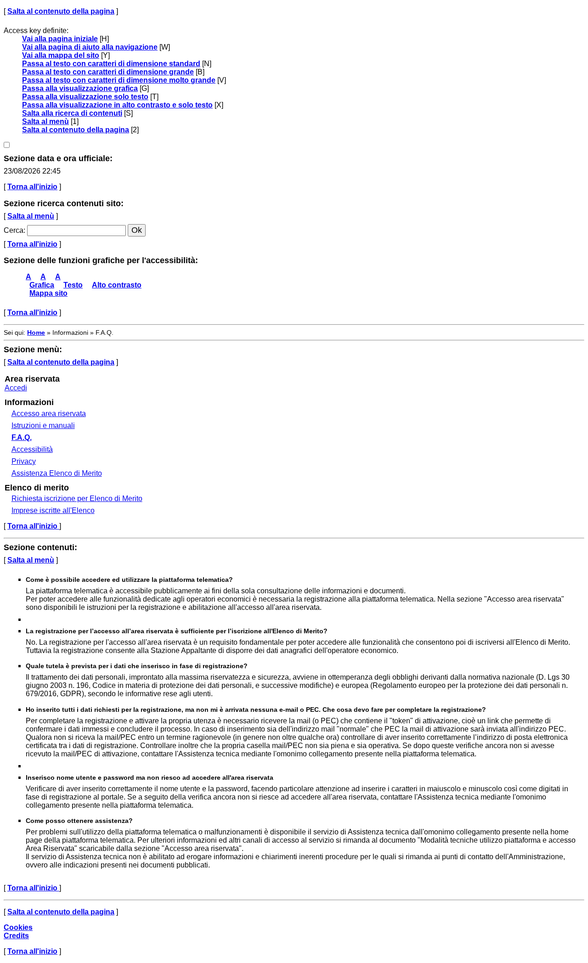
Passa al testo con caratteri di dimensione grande (108, 72)
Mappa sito (48, 293)
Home (36, 332)
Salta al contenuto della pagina (60, 11)
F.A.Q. (21, 437)
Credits (16, 936)
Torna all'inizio (32, 187)
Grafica (41, 285)
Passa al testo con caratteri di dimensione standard (111, 64)
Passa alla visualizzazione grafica (80, 88)
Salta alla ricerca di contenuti (72, 113)
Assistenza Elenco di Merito (56, 473)
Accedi (16, 388)
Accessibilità (32, 449)
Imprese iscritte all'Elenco (53, 510)
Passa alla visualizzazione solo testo (85, 97)
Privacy (23, 461)
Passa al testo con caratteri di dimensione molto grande (118, 80)
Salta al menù (45, 121)
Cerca (13, 230)
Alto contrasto (116, 285)
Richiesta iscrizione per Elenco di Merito (76, 498)
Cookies (18, 927)
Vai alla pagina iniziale (60, 39)
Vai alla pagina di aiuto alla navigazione (90, 47)
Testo (73, 285)
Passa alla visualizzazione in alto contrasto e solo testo (117, 105)
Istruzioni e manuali (43, 425)
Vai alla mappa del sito (60, 55)
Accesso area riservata (48, 413)
